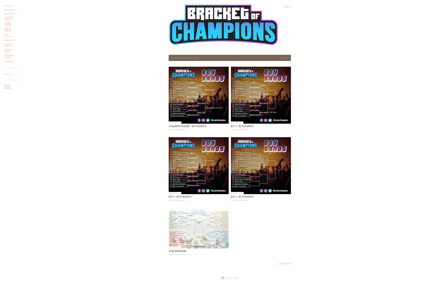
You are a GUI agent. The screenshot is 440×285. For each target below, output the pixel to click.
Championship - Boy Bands (187, 126)
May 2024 (9, 40)
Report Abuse (8, 87)
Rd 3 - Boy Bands (242, 126)
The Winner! (178, 251)
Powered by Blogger (231, 278)
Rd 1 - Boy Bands (242, 196)
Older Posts (285, 264)
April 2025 (9, 14)
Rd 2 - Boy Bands (180, 196)
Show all (284, 58)
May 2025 (9, 10)
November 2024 (9, 18)
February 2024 (8, 45)
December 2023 (9, 56)
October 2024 (8, 24)
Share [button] (170, 130)
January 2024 (8, 51)
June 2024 (8, 35)
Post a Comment (180, 130)
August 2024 (7, 30)
